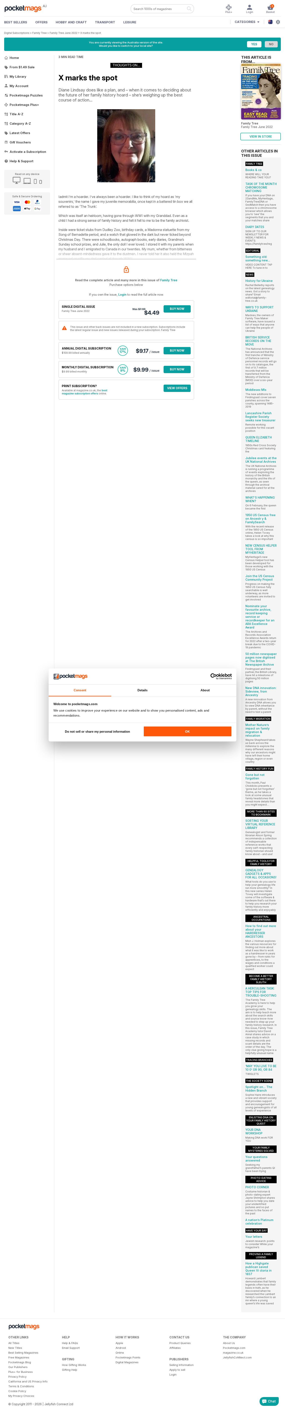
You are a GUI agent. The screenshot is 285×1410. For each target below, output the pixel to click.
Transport (105, 22)
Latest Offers (20, 133)
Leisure (129, 22)
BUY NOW (177, 308)
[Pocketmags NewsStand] (25, 8)
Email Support (71, 1347)
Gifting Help (69, 1369)
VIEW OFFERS (177, 388)
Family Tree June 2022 (63, 32)
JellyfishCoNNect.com (237, 1357)
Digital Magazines (127, 1362)
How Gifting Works (74, 1365)
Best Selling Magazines (23, 1352)
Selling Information (181, 1365)
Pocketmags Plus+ (24, 105)
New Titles (15, 1347)
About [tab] (205, 690)
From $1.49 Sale (22, 67)
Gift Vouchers (20, 142)
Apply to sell (177, 1369)
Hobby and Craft (71, 22)
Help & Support (21, 161)
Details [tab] (142, 690)
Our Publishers (18, 1367)
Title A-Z (16, 114)
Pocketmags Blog (19, 1362)
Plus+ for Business (20, 1371)
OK (187, 731)
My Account (19, 86)
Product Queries (180, 1343)
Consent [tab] (80, 690)
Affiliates (175, 1347)
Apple (119, 1343)
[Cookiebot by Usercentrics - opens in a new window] (213, 676)
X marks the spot (90, 32)
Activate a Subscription (28, 152)
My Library (18, 77)
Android (121, 1347)
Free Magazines (18, 1357)
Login (122, 294)
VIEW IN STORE (261, 136)
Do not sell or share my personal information (97, 731)
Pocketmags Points (128, 1357)
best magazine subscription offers (84, 392)
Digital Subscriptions (16, 32)
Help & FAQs (70, 1343)
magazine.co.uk (233, 1352)
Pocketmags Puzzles (26, 95)
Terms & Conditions (21, 1386)
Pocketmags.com (234, 1347)
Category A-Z (20, 123)
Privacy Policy (17, 1376)
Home (14, 58)
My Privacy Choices (21, 1395)
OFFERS (41, 22)
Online (120, 1352)
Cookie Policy (17, 1391)
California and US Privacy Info (28, 1381)
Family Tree (39, 32)
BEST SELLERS (15, 22)
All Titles (13, 1343)
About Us (229, 1343)
